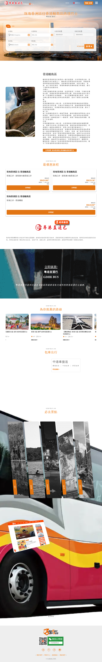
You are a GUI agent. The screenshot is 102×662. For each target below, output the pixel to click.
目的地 (10, 41)
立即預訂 (28, 187)
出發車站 (34, 31)
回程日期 (78, 31)
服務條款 (55, 655)
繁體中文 (77, 3)
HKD (67, 3)
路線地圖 (81, 46)
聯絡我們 (62, 655)
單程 (13, 26)
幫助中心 (47, 655)
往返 (8, 26)
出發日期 (58, 31)
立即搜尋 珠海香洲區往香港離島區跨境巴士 (59, 150)
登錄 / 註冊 (88, 3)
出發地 (10, 31)
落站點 (33, 41)
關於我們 (39, 655)
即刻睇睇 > (56, 369)
